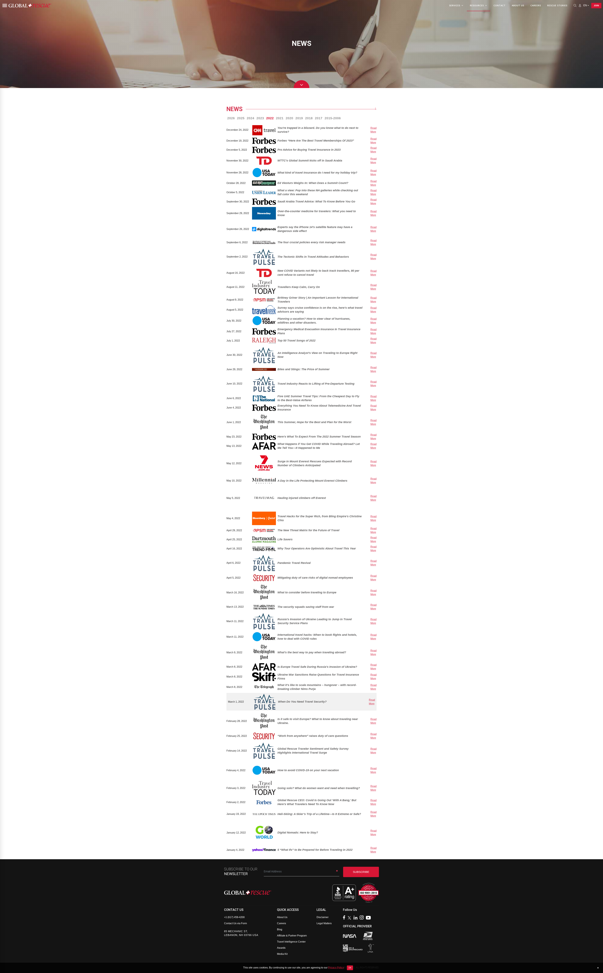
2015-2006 (333, 118)
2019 (299, 118)
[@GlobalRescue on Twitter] (350, 918)
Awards (281, 947)
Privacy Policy (336, 967)
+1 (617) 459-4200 (234, 917)
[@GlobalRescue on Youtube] (369, 918)
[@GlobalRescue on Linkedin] (356, 918)
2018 (309, 118)
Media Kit (282, 954)
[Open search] (575, 5)
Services (454, 5)
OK (350, 968)
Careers (535, 5)
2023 (260, 118)
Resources (477, 5)
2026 (231, 118)
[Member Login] (580, 5)
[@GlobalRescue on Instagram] (362, 917)
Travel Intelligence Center (291, 941)
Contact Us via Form (235, 923)
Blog (279, 929)
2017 (318, 118)
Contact (499, 5)
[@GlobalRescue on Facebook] (345, 917)
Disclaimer (323, 917)
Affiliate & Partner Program (292, 935)
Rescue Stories (557, 5)
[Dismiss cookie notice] (598, 967)
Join (596, 5)
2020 (289, 118)
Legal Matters (324, 923)
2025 (240, 118)
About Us (518, 5)
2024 (250, 118)
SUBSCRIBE (361, 872)
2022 (270, 118)
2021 (279, 118)
